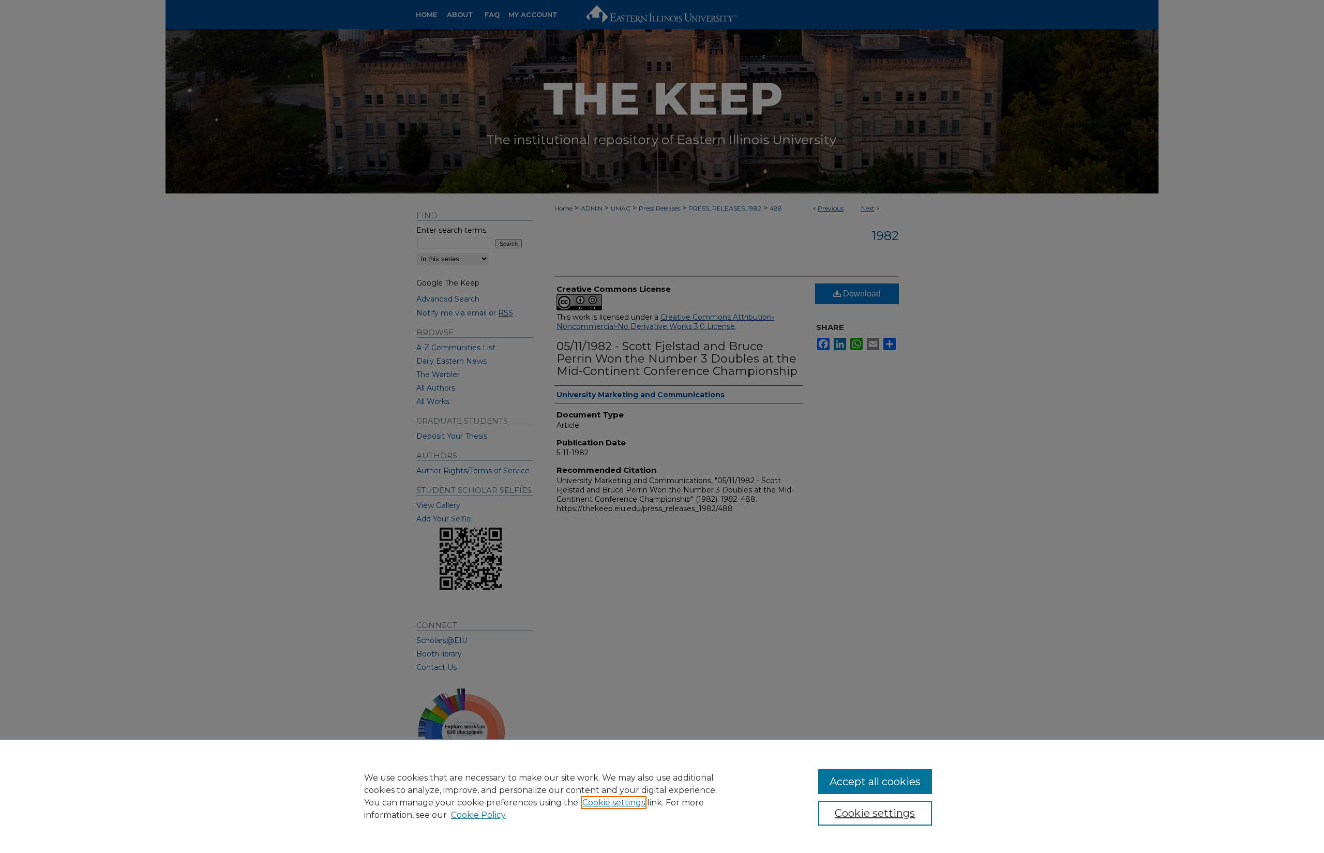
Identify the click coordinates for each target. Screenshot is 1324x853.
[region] (662, 796)
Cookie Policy (478, 815)
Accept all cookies (875, 781)
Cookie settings (613, 802)
